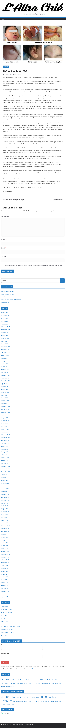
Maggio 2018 (5, 540)
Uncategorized (5, 635)
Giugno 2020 (4, 480)
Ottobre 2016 (5, 594)
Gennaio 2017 (5, 585)
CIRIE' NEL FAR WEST (7, 612)
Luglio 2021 (4, 449)
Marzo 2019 (4, 517)
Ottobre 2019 (5, 497)
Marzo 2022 (4, 426)
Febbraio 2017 (5, 582)
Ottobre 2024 (5, 349)
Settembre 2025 (5, 330)
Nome (4, 240)
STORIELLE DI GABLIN (7, 632)
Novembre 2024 (5, 347)
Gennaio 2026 (5, 324)
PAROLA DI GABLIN (7, 629)
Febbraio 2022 (5, 429)
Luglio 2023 (4, 386)
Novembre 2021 (5, 437)
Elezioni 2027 (5, 302)
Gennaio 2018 (5, 551)
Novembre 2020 (5, 466)
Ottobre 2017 (5, 560)
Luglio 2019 (4, 506)
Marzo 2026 (4, 321)
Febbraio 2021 (5, 457)
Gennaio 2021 (5, 460)
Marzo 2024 (4, 366)
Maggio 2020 (5, 483)
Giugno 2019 (4, 509)
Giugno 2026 (4, 312)
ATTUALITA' (4, 607)
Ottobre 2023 (5, 378)
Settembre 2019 (5, 500)
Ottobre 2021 (5, 440)
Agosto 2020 (5, 474)
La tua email (5, 653)
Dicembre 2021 (5, 435)
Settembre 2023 (5, 381)
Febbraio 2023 (5, 401)
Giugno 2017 (4, 571)
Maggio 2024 (5, 361)
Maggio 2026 (5, 315)
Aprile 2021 (4, 455)
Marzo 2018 (4, 545)
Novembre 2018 (5, 528)
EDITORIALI (6, 66)
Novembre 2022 (5, 406)
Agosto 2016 (5, 597)
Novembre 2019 (5, 494)
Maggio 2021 (5, 452)
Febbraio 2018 (5, 548)
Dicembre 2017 (5, 554)
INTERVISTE (4, 621)
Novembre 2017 (5, 557)
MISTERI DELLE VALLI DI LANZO (10, 627)
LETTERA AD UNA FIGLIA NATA (10, 624)
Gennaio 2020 (5, 489)
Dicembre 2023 (5, 372)
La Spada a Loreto (57, 200)
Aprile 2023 (4, 395)
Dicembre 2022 (5, 403)
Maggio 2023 (5, 392)
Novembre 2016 (5, 591)
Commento (5, 216)
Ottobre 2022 (5, 409)
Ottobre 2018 (5, 531)
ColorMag (21, 724)
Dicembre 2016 (5, 588)
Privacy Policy (30, 669)
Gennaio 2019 (5, 523)
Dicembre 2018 (5, 526)
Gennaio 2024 (5, 369)
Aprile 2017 (4, 577)
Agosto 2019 (5, 503)
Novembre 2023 (5, 375)
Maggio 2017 (5, 574)
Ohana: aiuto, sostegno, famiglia (13, 200)
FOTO (3, 618)
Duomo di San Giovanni (8, 294)
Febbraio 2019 (5, 520)
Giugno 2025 (4, 335)
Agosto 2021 (5, 446)
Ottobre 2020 (5, 469)
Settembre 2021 (5, 443)
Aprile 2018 (4, 543)
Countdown (4, 297)
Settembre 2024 (5, 352)
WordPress (30, 724)
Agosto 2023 (5, 383)
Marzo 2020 (4, 486)
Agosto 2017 (5, 565)
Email (3, 248)
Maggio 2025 (5, 338)
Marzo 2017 (4, 580)
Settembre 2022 (5, 412)
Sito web (4, 256)
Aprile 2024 (4, 364)
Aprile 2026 (4, 318)
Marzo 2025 (4, 344)
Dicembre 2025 (5, 327)
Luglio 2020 (4, 477)
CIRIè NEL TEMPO (6, 610)
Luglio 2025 (4, 332)
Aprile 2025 (4, 341)
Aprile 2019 (4, 514)
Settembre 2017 (5, 563)
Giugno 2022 (4, 418)
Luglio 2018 (4, 534)
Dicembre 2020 (5, 463)
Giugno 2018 (4, 537)
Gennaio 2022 (5, 432)
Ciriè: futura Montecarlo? (8, 291)
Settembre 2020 (5, 472)
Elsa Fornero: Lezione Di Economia (11, 300)
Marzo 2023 (4, 398)
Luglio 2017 (4, 568)
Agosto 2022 (5, 415)
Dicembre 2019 (5, 491)
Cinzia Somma (17, 74)
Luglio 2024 (4, 358)
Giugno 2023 (4, 389)
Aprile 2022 (4, 423)
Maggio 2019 (5, 511)
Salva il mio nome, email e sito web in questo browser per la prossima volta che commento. (33, 266)
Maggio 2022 (5, 420)
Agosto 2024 (5, 355)
